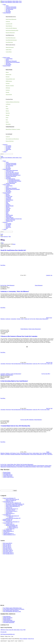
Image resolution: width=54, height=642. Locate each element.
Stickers (7, 121)
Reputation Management (10, 32)
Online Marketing (9, 25)
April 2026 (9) (8, 547)
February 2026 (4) (9, 550)
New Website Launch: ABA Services (11, 610)
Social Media (7, 454)
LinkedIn (48, 275)
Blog (15, 464)
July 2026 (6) (8, 544)
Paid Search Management (26, 363)
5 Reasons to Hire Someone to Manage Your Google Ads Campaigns (19, 336)
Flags (7, 106)
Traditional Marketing (46, 453)
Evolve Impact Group (24, 453)
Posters (7, 117)
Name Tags (8, 113)
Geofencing (8, 21)
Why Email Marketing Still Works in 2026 (12, 611)
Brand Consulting (7, 520)
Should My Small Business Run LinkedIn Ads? (13, 250)
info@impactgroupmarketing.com (8, 634)
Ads (51, 275)
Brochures (7, 76)
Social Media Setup (9, 42)
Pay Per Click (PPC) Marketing (11, 28)
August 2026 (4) (8, 543)
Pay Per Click (3, 285)
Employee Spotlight (11, 500)
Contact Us (8, 136)
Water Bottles (8, 124)
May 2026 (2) (8, 546)
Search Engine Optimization (36, 454)
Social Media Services (7, 474)
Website (2, 454)
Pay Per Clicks (43, 363)
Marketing (7, 453)
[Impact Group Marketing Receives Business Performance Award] (30, 602)
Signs (7, 119)
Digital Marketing (10, 285)
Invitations (8, 90)
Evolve (17, 453)
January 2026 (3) (8, 551)
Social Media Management (10, 37)
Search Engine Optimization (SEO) (12, 30)
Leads (48, 363)
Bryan (30, 453)
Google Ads (26, 318)
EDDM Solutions (9, 81)
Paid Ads (48, 362)
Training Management (7, 475)
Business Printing (6, 472)
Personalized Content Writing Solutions (15, 504)
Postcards (7, 92)
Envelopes (8, 83)
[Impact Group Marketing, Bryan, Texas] (24, 587)
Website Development (10, 47)
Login (2, 156)
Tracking (18, 318)
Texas (40, 453)
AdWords (8, 373)
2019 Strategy (13, 453)
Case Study (6, 532)
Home (2, 236)
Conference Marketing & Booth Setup (12, 101)
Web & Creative (39, 466)
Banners (7, 72)
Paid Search (8, 363)
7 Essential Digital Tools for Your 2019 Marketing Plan (15, 425)
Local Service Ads (9, 23)
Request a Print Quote (10, 141)
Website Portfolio (13, 526)
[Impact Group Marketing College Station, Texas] (11, 1)
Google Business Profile (11, 511)
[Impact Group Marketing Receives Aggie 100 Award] (24, 602)
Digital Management (25, 454)
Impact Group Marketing (9, 498)
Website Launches (13, 527)
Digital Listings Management (11, 19)
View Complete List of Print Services (12, 138)
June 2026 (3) (8, 545)
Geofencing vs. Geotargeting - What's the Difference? (15, 291)
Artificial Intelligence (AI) (9, 534)
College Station (36, 453)
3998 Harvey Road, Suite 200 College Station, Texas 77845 (13, 629)
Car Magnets (8, 104)
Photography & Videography (12, 521)
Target (22, 318)
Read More (3, 265)
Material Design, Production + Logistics (13, 129)
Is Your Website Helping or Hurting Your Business (13, 609)
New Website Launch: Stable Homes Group (12, 607)
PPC (39, 363)
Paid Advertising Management (26, 464)
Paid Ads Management (16, 363)
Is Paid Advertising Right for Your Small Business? (14, 381)
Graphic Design (8, 49)
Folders (7, 108)
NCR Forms (8, 87)
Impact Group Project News (12, 499)
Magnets (7, 110)
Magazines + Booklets (10, 85)
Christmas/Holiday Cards (10, 78)
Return (14, 244)
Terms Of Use (31, 638)
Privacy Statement (23, 638)
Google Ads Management (15, 373)
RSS (4, 543)
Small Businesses (10, 513)
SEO (43, 454)
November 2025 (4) (9, 553)
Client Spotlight (7, 530)
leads (48, 409)
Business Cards (8, 74)
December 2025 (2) (9, 552)
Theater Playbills (9, 94)
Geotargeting (13, 318)
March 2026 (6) (8, 549)
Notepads (7, 115)
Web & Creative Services (8, 477)
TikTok (10, 517)
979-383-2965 (3, 632)
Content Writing (9, 51)
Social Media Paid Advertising (11, 39)
